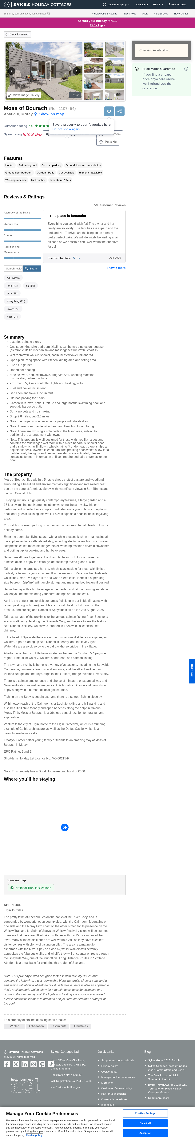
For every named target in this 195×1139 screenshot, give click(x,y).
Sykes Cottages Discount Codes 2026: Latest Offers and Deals (167, 1067)
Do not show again (66, 129)
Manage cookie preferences (118, 1077)
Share (120, 111)
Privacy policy (109, 1065)
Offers (145, 13)
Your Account (178, 4)
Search (34, 268)
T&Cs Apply (97, 25)
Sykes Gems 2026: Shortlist (164, 1060)
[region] (97, 1123)
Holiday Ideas (161, 13)
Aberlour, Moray (34, 114)
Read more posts (158, 1097)
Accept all (145, 1133)
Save (109, 111)
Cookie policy (109, 1071)
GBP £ (157, 4)
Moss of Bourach (25, 108)
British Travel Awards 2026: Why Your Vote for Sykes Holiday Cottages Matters (167, 1088)
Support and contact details (117, 1060)
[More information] (186, 69)
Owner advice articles (114, 1099)
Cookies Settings (145, 1113)
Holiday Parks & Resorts (104, 13)
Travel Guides (181, 13)
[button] (11, 71)
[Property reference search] (48, 13)
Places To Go (129, 13)
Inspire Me (107, 1104)
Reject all (145, 1123)
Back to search (20, 34)
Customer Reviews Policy (116, 1088)
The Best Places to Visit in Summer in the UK (163, 1077)
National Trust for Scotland (33, 888)
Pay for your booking (113, 1093)
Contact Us (142, 4)
